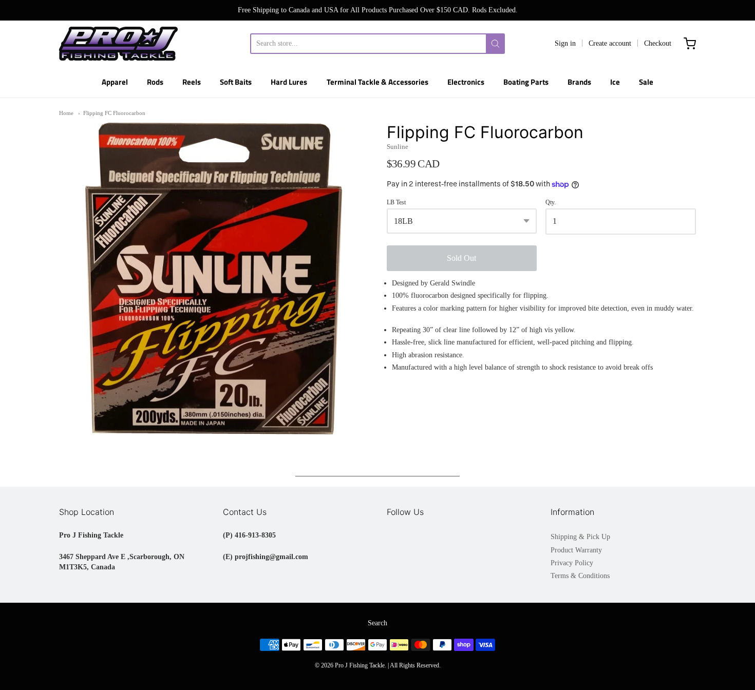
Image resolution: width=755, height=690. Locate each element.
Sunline (397, 146)
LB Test (396, 202)
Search (377, 623)
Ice (615, 82)
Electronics (465, 82)
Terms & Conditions (580, 576)
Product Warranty (576, 550)
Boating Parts (526, 82)
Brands (579, 82)
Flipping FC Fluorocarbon (114, 113)
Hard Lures (289, 82)
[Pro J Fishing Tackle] (118, 44)
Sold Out (461, 258)
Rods (155, 82)
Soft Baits (236, 82)
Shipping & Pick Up (580, 537)
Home (66, 113)
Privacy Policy (572, 563)
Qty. (550, 202)
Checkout (657, 43)
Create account (610, 43)
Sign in (565, 43)
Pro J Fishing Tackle (360, 665)
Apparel (115, 82)
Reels (191, 82)
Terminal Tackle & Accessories (377, 82)
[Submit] (495, 43)
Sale (646, 82)
